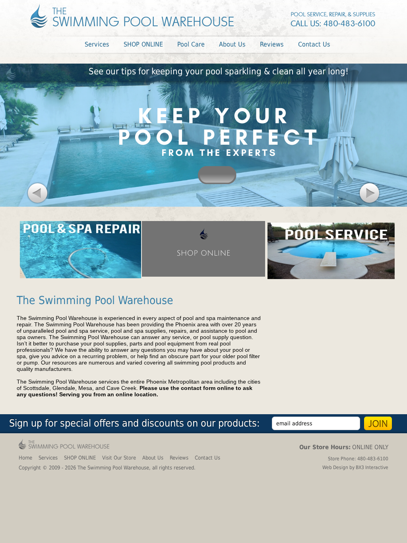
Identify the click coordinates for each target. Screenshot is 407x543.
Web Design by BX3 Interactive (355, 467)
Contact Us (207, 458)
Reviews (179, 458)
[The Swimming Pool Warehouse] (132, 16)
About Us (152, 458)
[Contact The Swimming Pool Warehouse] (333, 18)
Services (48, 458)
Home (25, 458)
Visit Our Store (119, 458)
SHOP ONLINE (80, 458)
